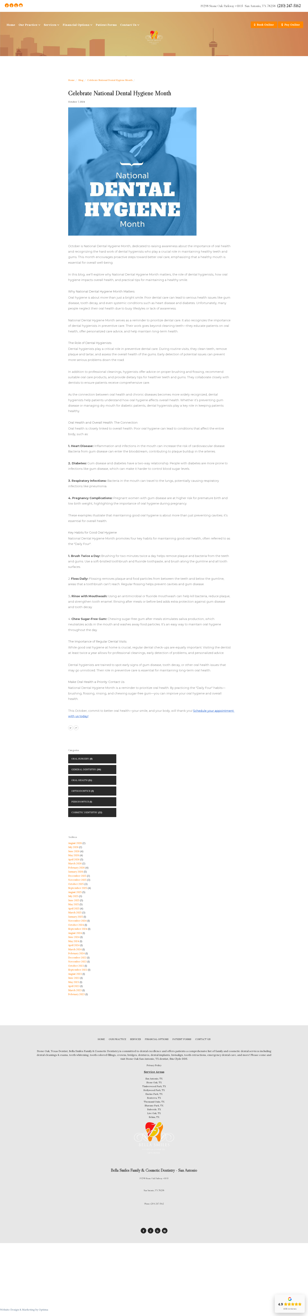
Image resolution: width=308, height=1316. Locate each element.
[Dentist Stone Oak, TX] (154, 38)
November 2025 (77, 879)
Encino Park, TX (154, 1094)
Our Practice (28, 25)
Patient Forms (106, 25)
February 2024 (76, 953)
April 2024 (74, 945)
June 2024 (74, 937)
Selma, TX (154, 1117)
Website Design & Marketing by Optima (24, 1309)
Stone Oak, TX (154, 1082)
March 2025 (74, 912)
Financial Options (76, 25)
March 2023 (75, 990)
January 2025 (75, 916)
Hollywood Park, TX (154, 1090)
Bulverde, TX (154, 1109)
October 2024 (76, 924)
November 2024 (77, 920)
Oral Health (79, 780)
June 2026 (74, 851)
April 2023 (74, 986)
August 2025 (75, 892)
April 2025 (73, 908)
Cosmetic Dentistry (84, 812)
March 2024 (75, 949)
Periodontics (80, 801)
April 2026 (74, 859)
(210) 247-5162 (289, 5)
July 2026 (73, 847)
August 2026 (75, 843)
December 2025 (77, 875)
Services (50, 25)
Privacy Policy (154, 1065)
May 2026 (73, 855)
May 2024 (73, 941)
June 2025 (73, 900)
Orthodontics (80, 791)
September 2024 (77, 928)
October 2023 (76, 965)
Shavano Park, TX (154, 1105)
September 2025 (77, 888)
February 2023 (76, 994)
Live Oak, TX (154, 1113)
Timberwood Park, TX (154, 1086)
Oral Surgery (80, 758)
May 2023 (73, 982)
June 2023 (74, 977)
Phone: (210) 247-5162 (154, 1203)
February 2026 (76, 867)
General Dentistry (83, 769)
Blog (80, 80)
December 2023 (77, 957)
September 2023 (77, 969)
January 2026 (75, 871)
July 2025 (73, 896)
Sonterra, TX (154, 1097)
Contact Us (128, 25)
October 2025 (76, 884)
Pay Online (292, 24)
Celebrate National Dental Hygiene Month (110, 80)
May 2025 (73, 904)
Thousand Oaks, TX (154, 1101)
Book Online (265, 24)
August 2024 (75, 933)
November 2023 (77, 961)
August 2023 (75, 973)
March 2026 (75, 863)
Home (11, 25)
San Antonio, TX (154, 1078)
